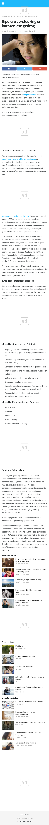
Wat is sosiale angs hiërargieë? (26, 743)
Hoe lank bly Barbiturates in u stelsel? (29, 702)
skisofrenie (6, 159)
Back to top (24, 814)
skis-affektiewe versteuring (24, 159)
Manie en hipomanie (31, 16)
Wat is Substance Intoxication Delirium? (30, 722)
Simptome (20, 16)
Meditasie (19, 646)
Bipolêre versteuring (8, 16)
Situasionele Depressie (24, 667)
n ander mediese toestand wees (15, 216)
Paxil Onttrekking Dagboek (25, 656)
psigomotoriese (29, 95)
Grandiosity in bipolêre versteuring (28, 580)
